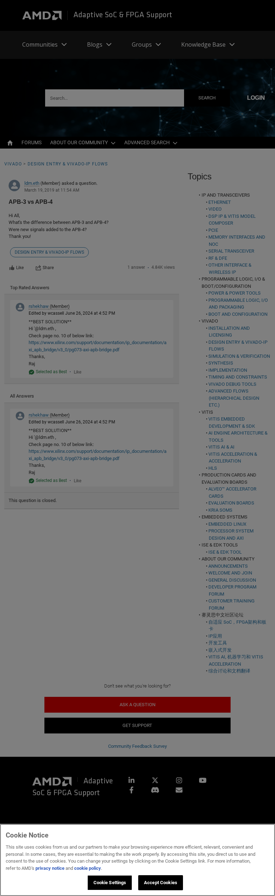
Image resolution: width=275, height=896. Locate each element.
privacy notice (49, 868)
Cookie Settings (109, 882)
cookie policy (87, 868)
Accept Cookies (160, 882)
